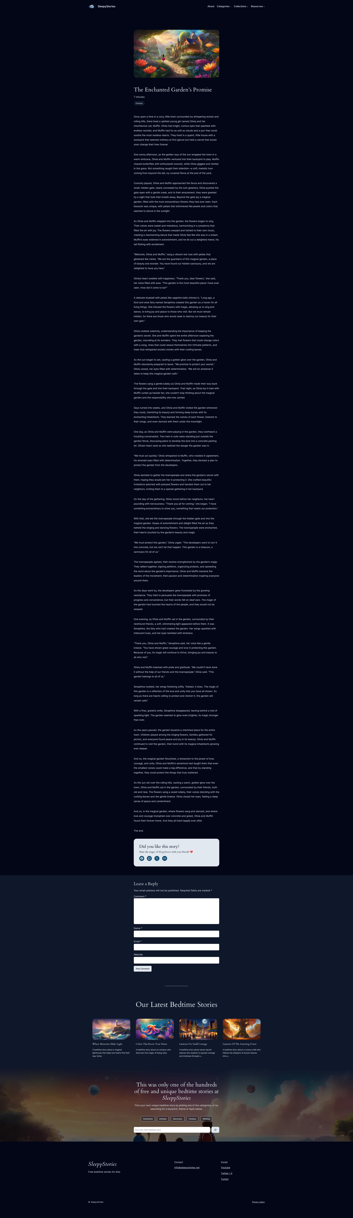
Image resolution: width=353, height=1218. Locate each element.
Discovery (177, 1119)
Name (138, 928)
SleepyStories (106, 6)
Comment (140, 896)
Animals (162, 1119)
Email (138, 941)
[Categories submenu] (230, 6)
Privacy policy (258, 1202)
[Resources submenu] (264, 6)
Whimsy (206, 1119)
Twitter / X (226, 1173)
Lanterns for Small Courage (193, 1044)
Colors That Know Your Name (151, 1044)
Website (138, 954)
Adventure (148, 1119)
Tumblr (225, 1179)
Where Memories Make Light (107, 1044)
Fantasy (139, 103)
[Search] (215, 1130)
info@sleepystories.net (187, 1167)
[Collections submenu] (247, 6)
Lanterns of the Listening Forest (239, 1044)
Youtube (225, 1167)
